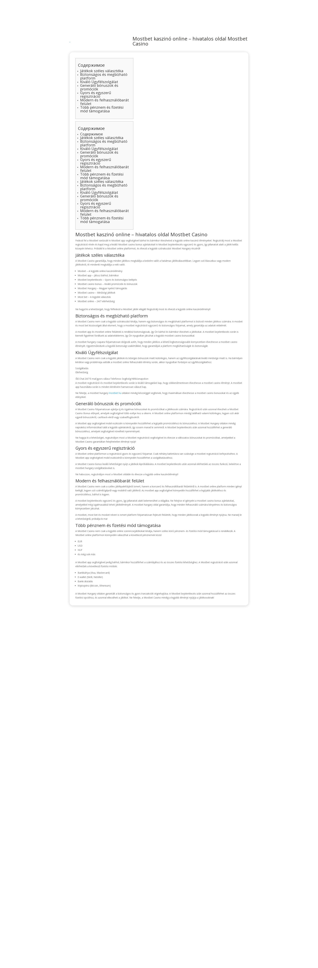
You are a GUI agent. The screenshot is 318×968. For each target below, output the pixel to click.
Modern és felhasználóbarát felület (104, 101)
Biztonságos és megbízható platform (103, 76)
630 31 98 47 (177, 633)
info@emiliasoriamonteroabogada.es (194, 641)
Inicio (168, 12)
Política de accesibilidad (175, 663)
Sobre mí (190, 12)
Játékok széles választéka (101, 70)
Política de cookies (150, 663)
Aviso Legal (198, 663)
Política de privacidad (125, 663)
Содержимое (91, 133)
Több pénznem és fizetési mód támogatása (102, 109)
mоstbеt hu (115, 393)
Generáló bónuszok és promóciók (99, 87)
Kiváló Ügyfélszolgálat (99, 81)
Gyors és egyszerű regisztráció (95, 94)
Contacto (242, 12)
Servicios (215, 12)
